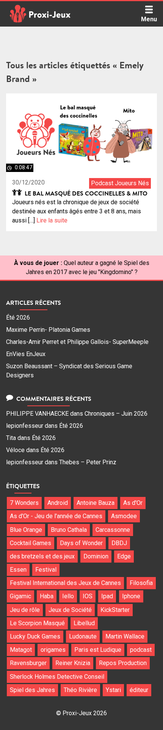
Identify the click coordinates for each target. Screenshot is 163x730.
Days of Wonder (81, 543)
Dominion (95, 556)
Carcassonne (113, 529)
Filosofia (141, 583)
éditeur (139, 690)
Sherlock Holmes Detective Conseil (57, 676)
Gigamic (20, 596)
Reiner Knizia (72, 663)
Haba (46, 596)
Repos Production (123, 663)
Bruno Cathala (69, 529)
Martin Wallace (124, 636)
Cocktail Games (30, 543)
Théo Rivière (80, 690)
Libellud (84, 623)
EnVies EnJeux (25, 354)
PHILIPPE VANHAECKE (37, 413)
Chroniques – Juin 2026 (116, 413)
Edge (124, 556)
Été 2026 (18, 317)
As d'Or (133, 502)
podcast (141, 649)
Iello (68, 596)
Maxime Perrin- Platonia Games (48, 329)
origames (53, 649)
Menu (149, 19)
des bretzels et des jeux (42, 556)
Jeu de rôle (25, 609)
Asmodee (124, 516)
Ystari (113, 690)
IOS (87, 596)
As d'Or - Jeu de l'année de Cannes (56, 516)
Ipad (107, 596)
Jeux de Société (70, 609)
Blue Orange (26, 529)
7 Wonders (24, 502)
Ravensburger (28, 663)
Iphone (131, 596)
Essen (18, 569)
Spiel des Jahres (32, 690)
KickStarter (115, 609)
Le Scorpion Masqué (37, 623)
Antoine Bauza (95, 502)
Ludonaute (83, 636)
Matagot (21, 649)
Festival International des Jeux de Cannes (65, 583)
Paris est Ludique (97, 649)
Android (57, 502)
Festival (45, 569)
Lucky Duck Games (35, 636)
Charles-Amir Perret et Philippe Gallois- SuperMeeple (77, 341)
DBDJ (119, 543)
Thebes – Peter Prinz (87, 462)
